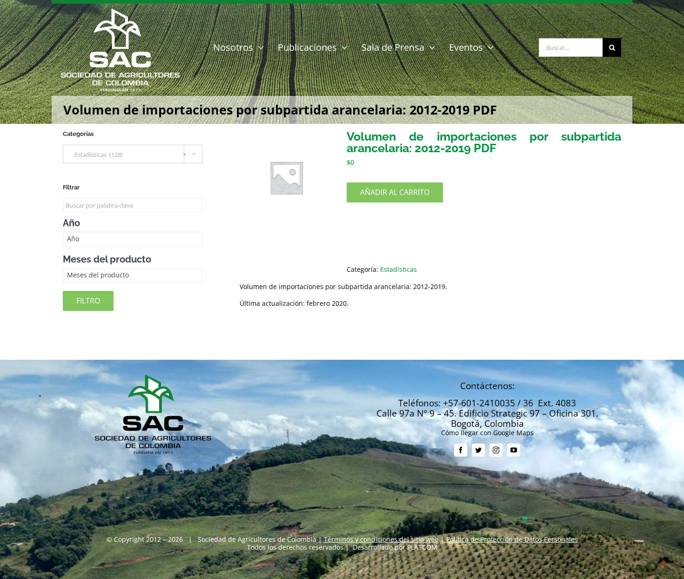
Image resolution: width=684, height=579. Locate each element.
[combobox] (132, 154)
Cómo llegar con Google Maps (487, 432)
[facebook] (460, 450)
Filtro (88, 301)
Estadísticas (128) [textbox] (128, 154)
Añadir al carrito (394, 192)
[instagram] (496, 450)
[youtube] (513, 450)
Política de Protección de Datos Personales (512, 539)
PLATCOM (422, 547)
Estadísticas (398, 269)
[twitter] (478, 450)
